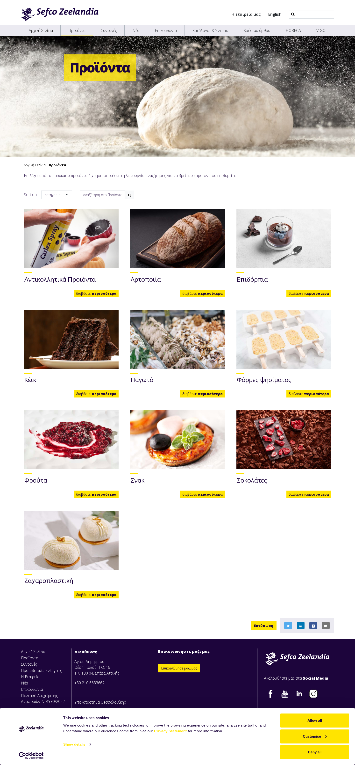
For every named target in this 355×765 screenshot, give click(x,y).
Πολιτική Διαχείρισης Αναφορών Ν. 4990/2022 (43, 698)
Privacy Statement (170, 731)
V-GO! (321, 30)
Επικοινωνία (166, 30)
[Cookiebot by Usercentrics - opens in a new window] (31, 755)
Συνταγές (109, 30)
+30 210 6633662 (89, 682)
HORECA (293, 30)
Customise (312, 736)
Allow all (314, 720)
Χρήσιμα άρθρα (257, 30)
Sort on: (30, 194)
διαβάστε (96, 293)
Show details (74, 744)
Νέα (135, 30)
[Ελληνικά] (60, 14)
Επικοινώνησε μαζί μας (179, 668)
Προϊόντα (76, 30)
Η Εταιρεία (30, 676)
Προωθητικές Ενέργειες (41, 670)
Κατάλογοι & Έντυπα (210, 30)
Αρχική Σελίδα (41, 30)
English (274, 14)
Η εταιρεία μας (246, 14)
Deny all (314, 752)
